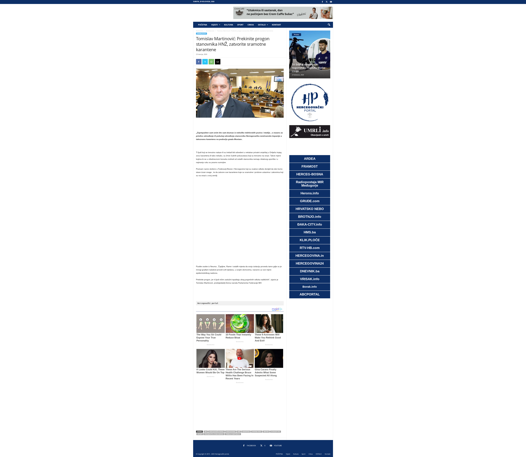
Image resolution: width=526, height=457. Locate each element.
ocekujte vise (275, 432)
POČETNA (202, 24)
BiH (206, 432)
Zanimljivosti (210, 31)
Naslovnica (199, 31)
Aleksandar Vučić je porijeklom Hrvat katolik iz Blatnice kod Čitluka (307, 68)
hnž (238, 432)
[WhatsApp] (211, 61)
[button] (329, 25)
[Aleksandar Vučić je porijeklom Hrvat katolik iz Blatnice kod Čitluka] (309, 54)
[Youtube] (331, 2)
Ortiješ (199, 434)
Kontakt (276, 24)
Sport (240, 24)
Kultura (228, 24)
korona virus (256, 432)
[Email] (217, 61)
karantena (246, 432)
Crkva (251, 24)
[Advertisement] (240, 125)
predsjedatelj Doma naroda (213, 434)
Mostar (266, 432)
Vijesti (214, 24)
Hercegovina (230, 432)
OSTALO (262, 24)
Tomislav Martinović (233, 434)
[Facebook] (322, 2)
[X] (326, 2)
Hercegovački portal (216, 432)
